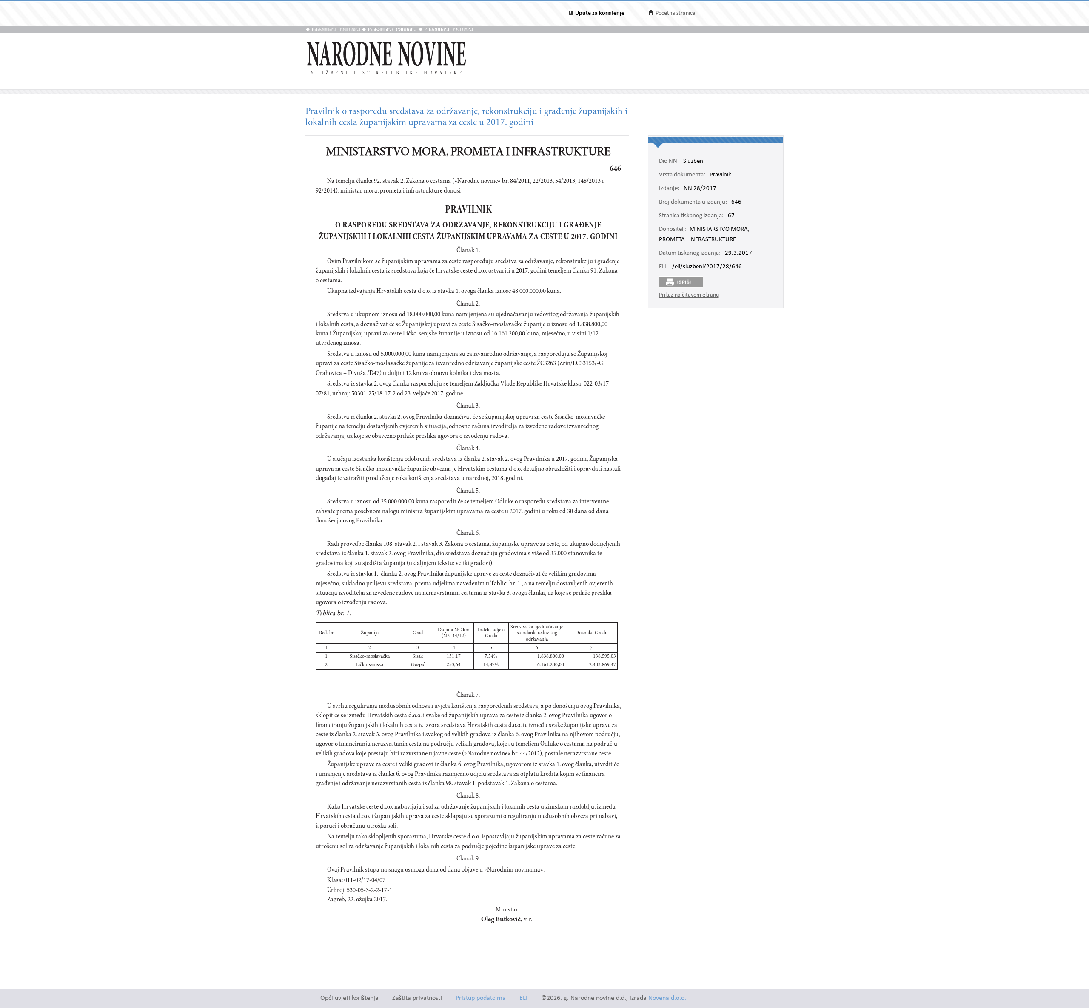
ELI (523, 998)
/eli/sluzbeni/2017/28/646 (707, 267)
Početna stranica (676, 13)
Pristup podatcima (481, 998)
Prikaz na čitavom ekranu (689, 295)
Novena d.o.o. (667, 998)
